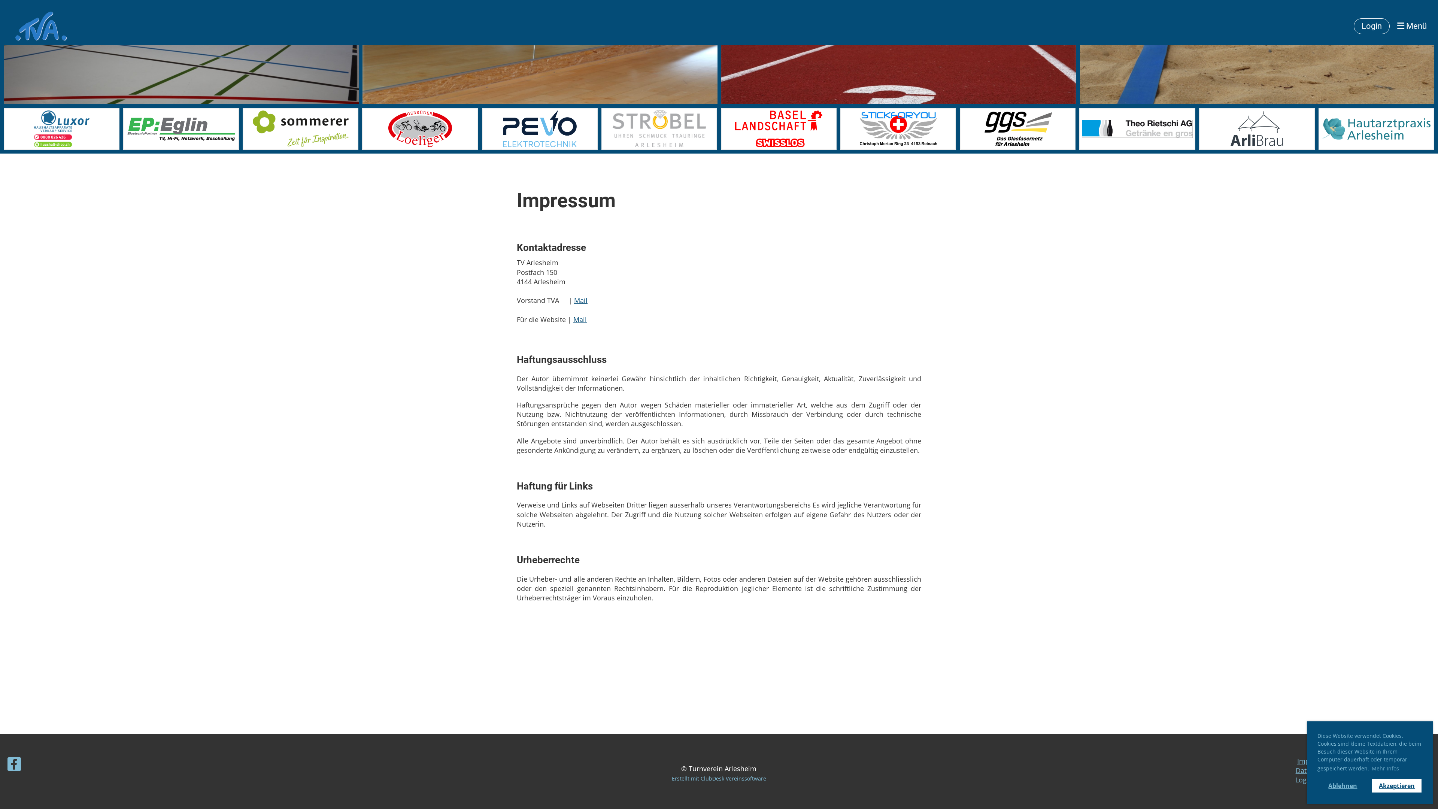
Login (1372, 26)
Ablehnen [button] (1342, 786)
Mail (581, 300)
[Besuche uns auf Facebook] (14, 766)
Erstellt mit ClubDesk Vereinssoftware (719, 778)
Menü (1415, 26)
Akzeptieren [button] (1397, 786)
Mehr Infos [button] (1385, 768)
